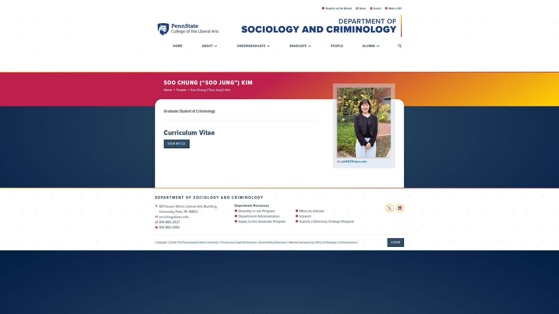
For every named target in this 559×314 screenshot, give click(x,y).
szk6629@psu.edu (354, 161)
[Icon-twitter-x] (389, 208)
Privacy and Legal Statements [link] (239, 242)
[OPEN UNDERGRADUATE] (268, 46)
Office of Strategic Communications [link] (336, 242)
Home (168, 90)
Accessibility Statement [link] (273, 242)
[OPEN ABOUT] (216, 46)
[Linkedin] (400, 208)
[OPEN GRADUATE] (309, 46)
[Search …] (400, 46)
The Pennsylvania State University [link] (198, 242)
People (181, 90)
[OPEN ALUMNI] (378, 46)
